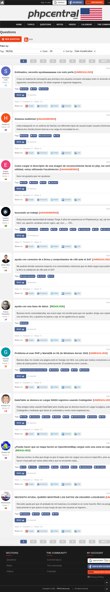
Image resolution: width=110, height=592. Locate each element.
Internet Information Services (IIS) (34, 370)
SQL (57, 136)
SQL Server (101, 467)
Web (103, 417)
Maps (56, 467)
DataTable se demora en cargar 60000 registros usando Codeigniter (53, 400)
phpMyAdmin (46, 136)
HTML (24, 183)
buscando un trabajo (26, 212)
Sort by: (69, 51)
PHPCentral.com (63, 589)
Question (44, 89)
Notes (60, 24)
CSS (24, 467)
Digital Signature (28, 276)
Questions (45, 24)
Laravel (45, 229)
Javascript (33, 229)
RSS (31, 39)
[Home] (2, 2)
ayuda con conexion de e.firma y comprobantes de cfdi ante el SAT (53, 259)
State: (45, 51)
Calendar (51, 571)
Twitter (55, 106)
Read (19, 95)
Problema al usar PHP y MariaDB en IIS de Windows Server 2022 (51, 353)
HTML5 (33, 467)
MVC (55, 229)
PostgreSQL (85, 229)
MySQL (25, 89)
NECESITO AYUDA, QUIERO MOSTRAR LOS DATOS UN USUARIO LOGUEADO (60, 497)
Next (104, 61)
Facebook (77, 2)
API (23, 229)
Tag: (2, 51)
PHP (34, 89)
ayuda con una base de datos (32, 306)
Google (61, 2)
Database (26, 514)
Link (78, 106)
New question (12, 39)
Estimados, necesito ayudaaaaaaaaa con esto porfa (44, 72)
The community (54, 565)
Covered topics (54, 560)
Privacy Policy (97, 577)
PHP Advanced (79, 417)
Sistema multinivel (25, 119)
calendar (86, 24)
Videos (72, 24)
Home (19, 24)
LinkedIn (67, 106)
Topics (30, 24)
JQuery (47, 417)
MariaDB (55, 370)
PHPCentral (97, 2)
